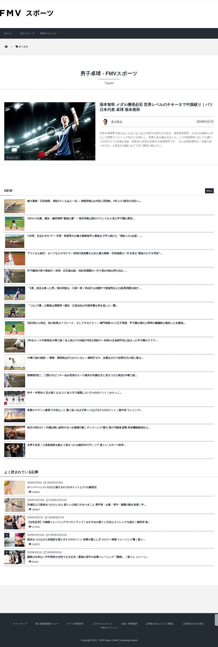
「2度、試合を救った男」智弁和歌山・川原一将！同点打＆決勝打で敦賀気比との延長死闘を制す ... (84, 288)
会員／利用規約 (129, 623)
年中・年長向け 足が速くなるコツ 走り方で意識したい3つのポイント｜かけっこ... (74, 392)
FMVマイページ (48, 33)
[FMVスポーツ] (26, 14)
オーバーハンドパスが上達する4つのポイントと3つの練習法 (62, 487)
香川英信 (116, 121)
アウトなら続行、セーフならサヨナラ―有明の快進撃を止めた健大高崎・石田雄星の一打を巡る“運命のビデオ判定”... (94, 253)
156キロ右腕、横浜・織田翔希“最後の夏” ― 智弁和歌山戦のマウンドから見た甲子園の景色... (81, 218)
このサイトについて (102, 623)
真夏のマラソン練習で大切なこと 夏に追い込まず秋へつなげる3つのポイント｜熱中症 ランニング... (84, 410)
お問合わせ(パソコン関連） (160, 623)
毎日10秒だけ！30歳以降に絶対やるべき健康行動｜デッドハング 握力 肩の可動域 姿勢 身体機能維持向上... (88, 427)
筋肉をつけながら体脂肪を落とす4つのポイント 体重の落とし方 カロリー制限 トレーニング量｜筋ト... (86, 539)
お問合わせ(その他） (194, 623)
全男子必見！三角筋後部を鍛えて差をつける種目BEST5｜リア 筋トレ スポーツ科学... (76, 444)
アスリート (12, 158)
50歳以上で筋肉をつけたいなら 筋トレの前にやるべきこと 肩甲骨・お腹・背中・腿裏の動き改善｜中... (86, 504)
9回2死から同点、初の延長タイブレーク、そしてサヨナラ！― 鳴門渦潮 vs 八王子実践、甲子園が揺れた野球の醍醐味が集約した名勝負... (106, 322)
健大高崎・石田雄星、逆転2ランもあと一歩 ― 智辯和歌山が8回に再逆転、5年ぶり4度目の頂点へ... (84, 201)
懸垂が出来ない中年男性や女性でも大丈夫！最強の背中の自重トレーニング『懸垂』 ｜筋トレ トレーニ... (87, 556)
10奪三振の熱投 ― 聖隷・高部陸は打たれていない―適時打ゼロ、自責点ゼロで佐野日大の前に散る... (85, 357)
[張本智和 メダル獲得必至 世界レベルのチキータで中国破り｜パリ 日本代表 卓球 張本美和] (49, 131)
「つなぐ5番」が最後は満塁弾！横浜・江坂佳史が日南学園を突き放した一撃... (72, 305)
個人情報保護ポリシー (47, 623)
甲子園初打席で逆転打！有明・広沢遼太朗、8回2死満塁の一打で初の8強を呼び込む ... (76, 270)
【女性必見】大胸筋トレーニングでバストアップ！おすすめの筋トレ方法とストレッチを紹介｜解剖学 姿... (88, 522)
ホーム (7, 33)
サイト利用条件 (75, 623)
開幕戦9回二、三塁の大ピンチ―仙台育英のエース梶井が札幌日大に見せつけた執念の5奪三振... (82, 375)
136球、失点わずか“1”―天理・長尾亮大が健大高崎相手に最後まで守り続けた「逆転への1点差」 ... (84, 235)
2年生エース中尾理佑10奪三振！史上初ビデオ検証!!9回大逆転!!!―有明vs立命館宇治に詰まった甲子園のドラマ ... (92, 340)
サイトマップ (20, 623)
